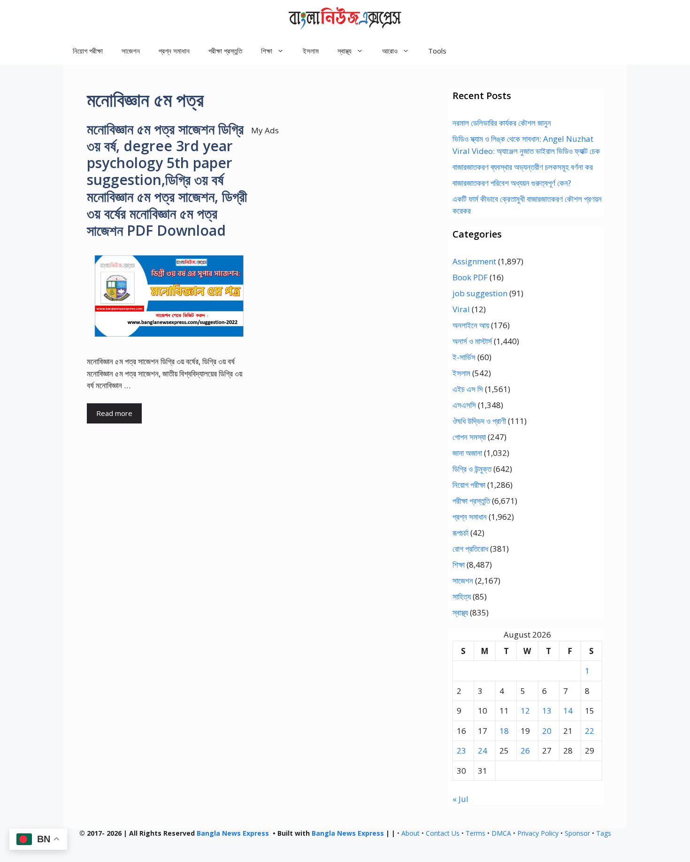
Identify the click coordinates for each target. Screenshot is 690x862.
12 (525, 710)
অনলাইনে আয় (470, 325)
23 (461, 750)
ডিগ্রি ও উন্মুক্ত (471, 468)
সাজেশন (131, 50)
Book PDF (470, 277)
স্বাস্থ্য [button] (344, 50)
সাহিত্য (461, 596)
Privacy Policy (538, 833)
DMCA (501, 833)
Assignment (474, 261)
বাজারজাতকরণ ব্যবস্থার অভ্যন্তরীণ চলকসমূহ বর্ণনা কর (522, 167)
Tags (603, 833)
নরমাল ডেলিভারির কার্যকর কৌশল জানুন (501, 122)
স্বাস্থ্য (460, 612)
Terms (475, 833)
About (410, 833)
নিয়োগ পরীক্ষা (88, 50)
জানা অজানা (467, 452)
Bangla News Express (233, 833)
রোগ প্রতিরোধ (470, 548)
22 (589, 730)
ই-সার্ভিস (463, 357)
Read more (114, 413)
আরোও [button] (390, 50)
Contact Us (443, 833)
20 (547, 730)
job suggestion (479, 293)
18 (504, 730)
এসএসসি (464, 405)
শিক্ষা (458, 564)
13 (547, 710)
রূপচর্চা (460, 532)
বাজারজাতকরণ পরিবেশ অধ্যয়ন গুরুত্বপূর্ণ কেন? (511, 182)
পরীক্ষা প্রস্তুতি (225, 50)
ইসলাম (311, 50)
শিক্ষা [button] (266, 50)
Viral (461, 309)
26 (525, 750)
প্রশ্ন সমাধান (174, 50)
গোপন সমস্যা (469, 436)
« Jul (460, 798)
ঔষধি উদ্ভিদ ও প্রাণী (479, 421)
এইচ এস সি (467, 389)
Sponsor (577, 833)
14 (568, 710)
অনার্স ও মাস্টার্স (472, 341)
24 (482, 750)
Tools (437, 50)
